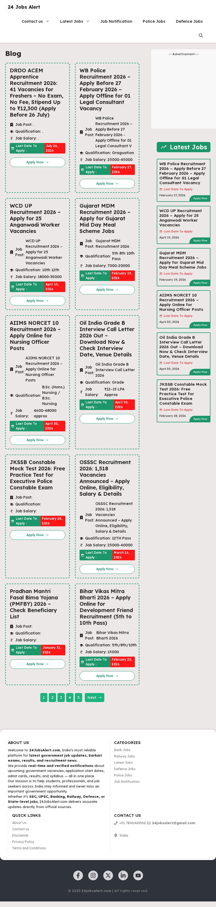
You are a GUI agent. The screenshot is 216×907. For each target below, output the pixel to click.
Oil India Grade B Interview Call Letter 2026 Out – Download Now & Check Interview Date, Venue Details (107, 339)
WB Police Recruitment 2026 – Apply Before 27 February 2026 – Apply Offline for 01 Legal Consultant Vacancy (105, 89)
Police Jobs (154, 21)
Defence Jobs (189, 21)
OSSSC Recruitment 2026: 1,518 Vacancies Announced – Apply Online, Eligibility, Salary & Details (105, 478)
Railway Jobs (124, 756)
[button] (201, 35)
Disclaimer (20, 835)
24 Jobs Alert (24, 7)
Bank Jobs (122, 750)
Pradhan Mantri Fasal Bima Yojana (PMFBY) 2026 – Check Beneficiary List (34, 604)
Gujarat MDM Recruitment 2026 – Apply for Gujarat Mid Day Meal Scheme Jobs (105, 218)
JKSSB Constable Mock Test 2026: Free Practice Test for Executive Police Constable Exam (37, 475)
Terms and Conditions (29, 848)
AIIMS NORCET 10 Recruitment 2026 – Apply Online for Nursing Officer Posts (35, 335)
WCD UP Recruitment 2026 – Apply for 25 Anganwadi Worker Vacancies (35, 218)
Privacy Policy (23, 842)
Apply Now (200, 198)
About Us (19, 823)
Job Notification (116, 21)
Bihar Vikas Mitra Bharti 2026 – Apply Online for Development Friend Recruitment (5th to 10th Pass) (106, 607)
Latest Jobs (71, 21)
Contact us (32, 21)
